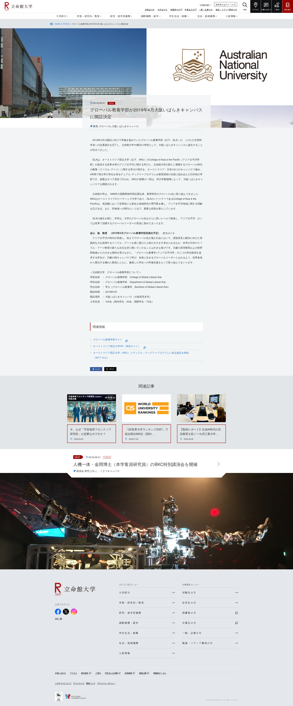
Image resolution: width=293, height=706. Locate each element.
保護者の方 (175, 9)
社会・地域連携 (206, 16)
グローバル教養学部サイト (109, 339)
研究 (87, 471)
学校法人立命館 (111, 673)
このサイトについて (63, 683)
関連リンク (90, 683)
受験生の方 (150, 9)
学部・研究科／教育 (88, 16)
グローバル (105, 126)
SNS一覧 (58, 618)
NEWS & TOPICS (62, 23)
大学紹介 (61, 16)
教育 (95, 126)
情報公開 (142, 673)
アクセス (73, 673)
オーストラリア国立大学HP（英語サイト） (118, 346)
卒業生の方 (190, 9)
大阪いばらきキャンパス (125, 126)
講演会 (80, 471)
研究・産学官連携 (120, 16)
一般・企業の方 (206, 9)
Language (204, 4)
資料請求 (84, 673)
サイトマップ (78, 683)
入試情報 (231, 16)
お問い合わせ (60, 673)
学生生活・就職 (178, 16)
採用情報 (128, 673)
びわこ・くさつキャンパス (105, 471)
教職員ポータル (159, 673)
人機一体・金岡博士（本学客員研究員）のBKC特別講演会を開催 (135, 464)
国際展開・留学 (150, 16)
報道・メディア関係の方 (226, 9)
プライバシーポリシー (106, 683)
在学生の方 (163, 9)
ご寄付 (98, 673)
